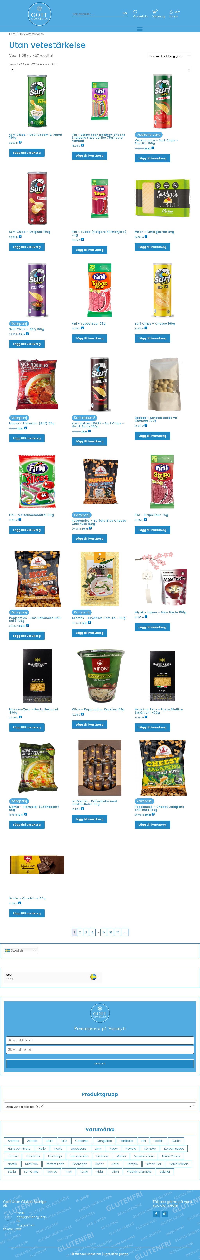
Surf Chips (31, 1171)
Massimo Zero (144, 1156)
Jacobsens (79, 1148)
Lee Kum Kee (79, 1156)
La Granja (55, 1156)
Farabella (126, 1141)
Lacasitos (33, 1156)
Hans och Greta (19, 1148)
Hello (42, 1148)
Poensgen (80, 1164)
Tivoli (68, 1171)
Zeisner (165, 1171)
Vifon (115, 1171)
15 (104, 932)
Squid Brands (179, 1164)
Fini (143, 1141)
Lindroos (102, 1156)
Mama (121, 1156)
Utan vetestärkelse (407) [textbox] (99, 1107)
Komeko (150, 1148)
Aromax (13, 1141)
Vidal (99, 1171)
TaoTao (52, 1171)
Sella (115, 1164)
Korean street (174, 1148)
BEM (64, 1141)
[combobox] (100, 1105)
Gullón (176, 1141)
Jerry (98, 1148)
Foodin (158, 1141)
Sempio (132, 1164)
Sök (125, 13)
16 (110, 932)
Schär (99, 1164)
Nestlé (12, 1164)
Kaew (114, 1148)
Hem (12, 34)
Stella (12, 1171)
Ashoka (32, 1141)
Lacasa (13, 1156)
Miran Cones (171, 1156)
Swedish (16, 950)
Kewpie (131, 1148)
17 (117, 932)
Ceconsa (81, 1141)
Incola (58, 1148)
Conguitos (104, 1141)
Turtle (84, 1171)
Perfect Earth (55, 1164)
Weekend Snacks (139, 1171)
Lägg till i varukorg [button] (27, 153)
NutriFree (31, 1164)
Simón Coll (153, 1164)
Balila (49, 1141)
